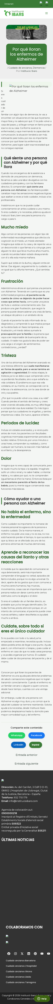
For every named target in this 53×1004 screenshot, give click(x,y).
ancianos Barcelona (25, 960)
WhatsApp (17, 735)
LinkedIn (18, 744)
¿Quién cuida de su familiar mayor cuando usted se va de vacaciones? (23, 875)
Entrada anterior (26, 755)
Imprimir (35, 744)
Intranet (8, 3)
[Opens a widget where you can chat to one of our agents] (42, 999)
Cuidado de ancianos (20, 67)
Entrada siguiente (26, 763)
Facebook (36, 735)
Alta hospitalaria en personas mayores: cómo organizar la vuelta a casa (23, 896)
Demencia (39, 67)
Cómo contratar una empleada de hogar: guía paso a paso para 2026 (22, 915)
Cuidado (10, 960)
